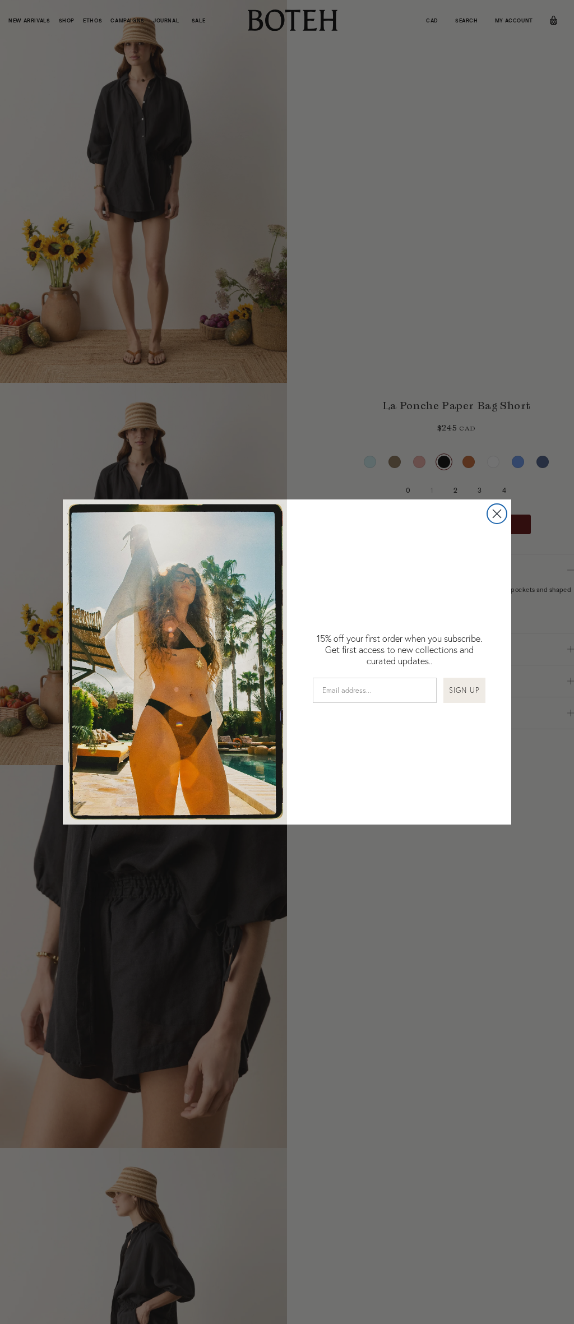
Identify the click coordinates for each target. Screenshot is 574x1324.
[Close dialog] (497, 514)
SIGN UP (464, 690)
